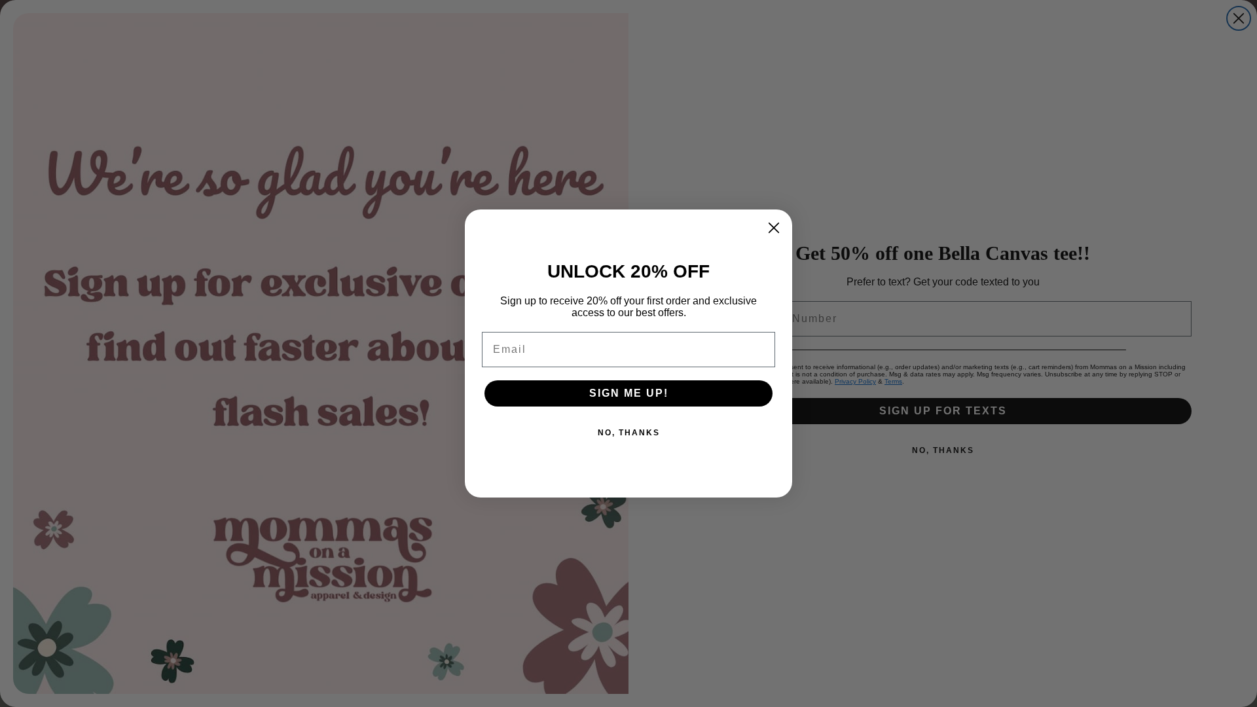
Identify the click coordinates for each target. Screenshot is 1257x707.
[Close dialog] (774, 228)
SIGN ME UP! (628, 393)
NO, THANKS (629, 432)
